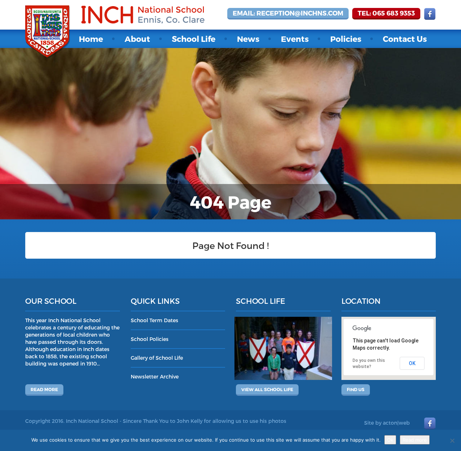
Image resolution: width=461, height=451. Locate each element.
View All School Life (267, 389)
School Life (193, 38)
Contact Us (405, 38)
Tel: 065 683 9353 (386, 13)
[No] (452, 440)
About (137, 38)
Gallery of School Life (157, 358)
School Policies (150, 339)
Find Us (355, 389)
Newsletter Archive (155, 376)
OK (412, 363)
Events (295, 38)
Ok (390, 440)
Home (91, 38)
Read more (44, 389)
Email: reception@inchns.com (288, 13)
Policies (345, 38)
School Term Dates (154, 320)
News (248, 38)
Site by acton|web (387, 423)
